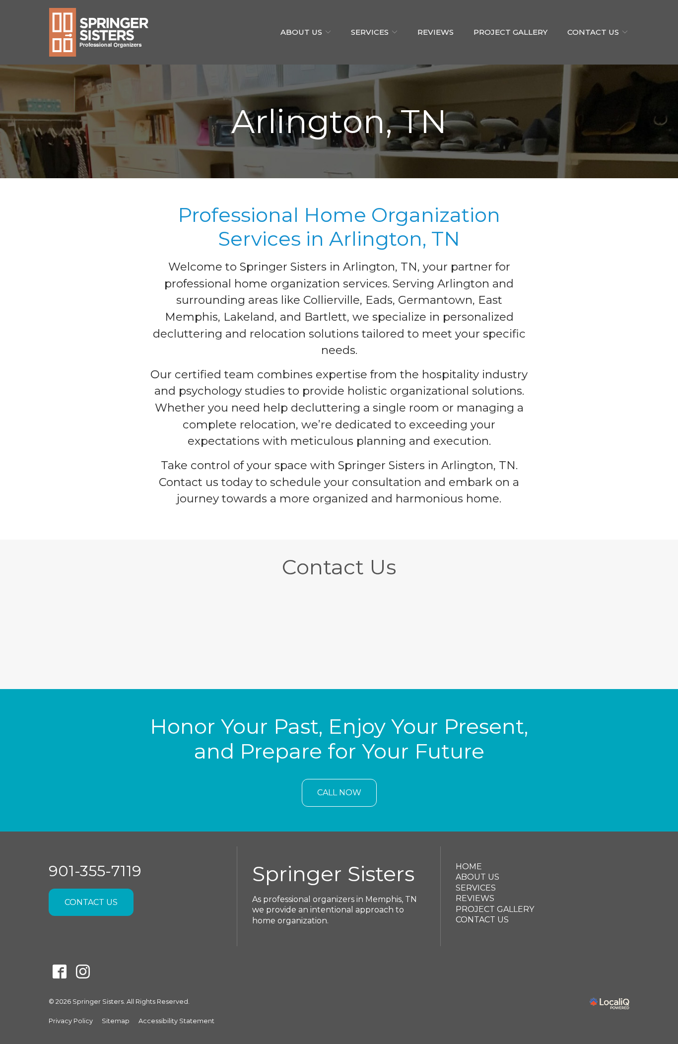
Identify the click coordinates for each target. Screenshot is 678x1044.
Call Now (339, 792)
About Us (301, 32)
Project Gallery (510, 32)
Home (469, 866)
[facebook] (59, 971)
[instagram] (82, 971)
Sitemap (116, 1021)
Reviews (435, 32)
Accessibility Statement (176, 1021)
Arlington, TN (339, 121)
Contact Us (593, 32)
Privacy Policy (71, 1021)
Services (370, 32)
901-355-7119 (95, 871)
